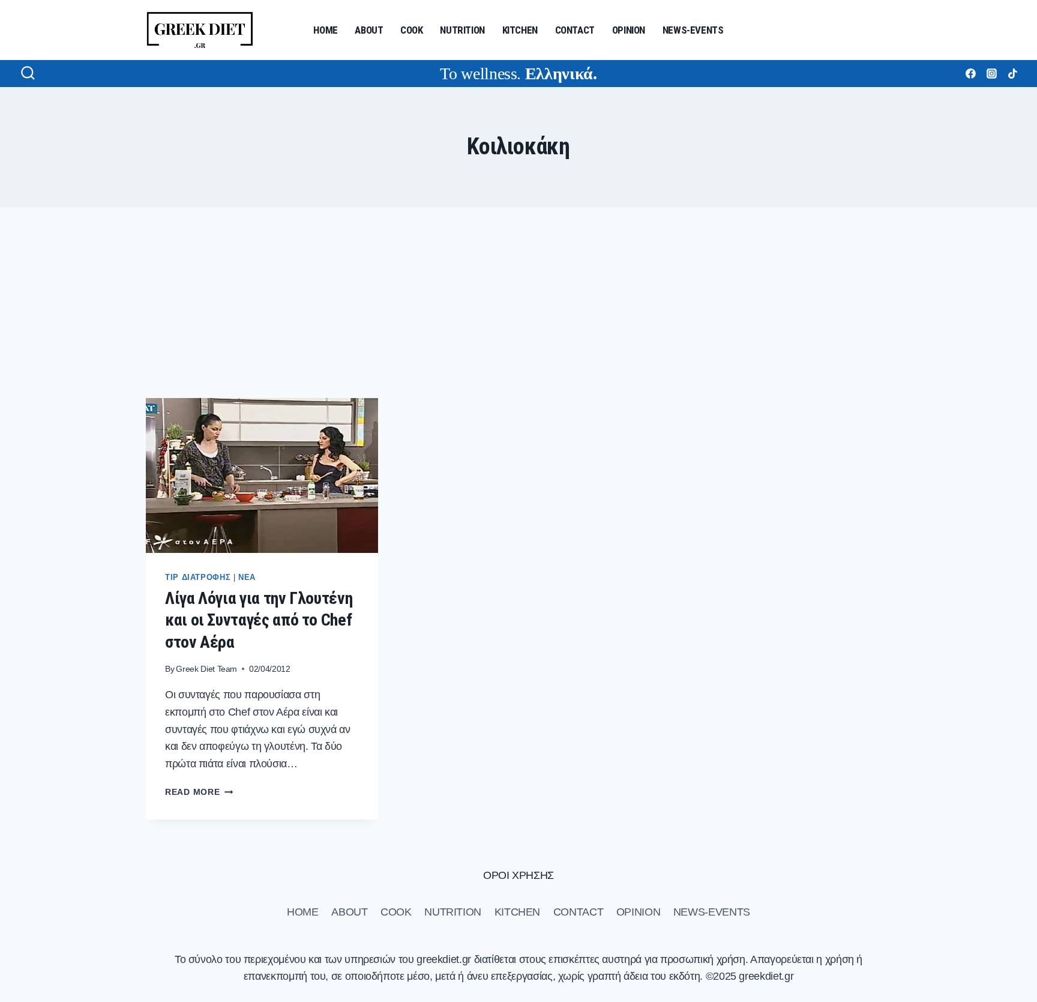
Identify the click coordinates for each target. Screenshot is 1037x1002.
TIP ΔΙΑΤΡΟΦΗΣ (197, 577)
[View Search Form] (27, 73)
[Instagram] (991, 73)
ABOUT (369, 30)
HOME (325, 30)
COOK (411, 30)
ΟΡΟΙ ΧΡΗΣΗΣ (518, 875)
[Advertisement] (518, 303)
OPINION (628, 30)
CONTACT (575, 30)
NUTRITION (462, 30)
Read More (199, 792)
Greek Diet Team (206, 669)
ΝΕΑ (247, 577)
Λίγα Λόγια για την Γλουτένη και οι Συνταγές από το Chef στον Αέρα (258, 620)
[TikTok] (1012, 73)
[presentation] (262, 475)
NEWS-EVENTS (693, 30)
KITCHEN (520, 30)
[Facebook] (970, 73)
